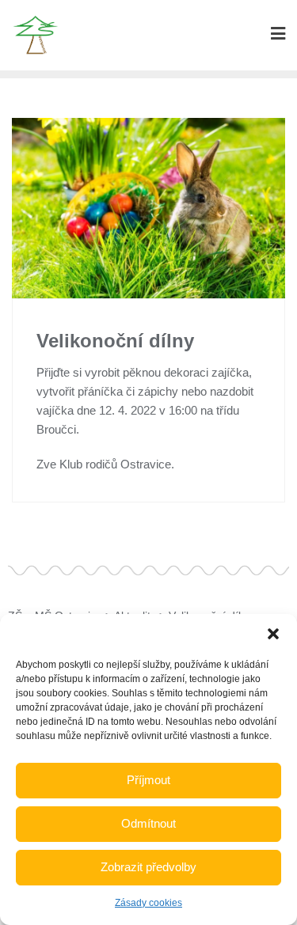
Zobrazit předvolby (148, 867)
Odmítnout (148, 823)
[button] (273, 634)
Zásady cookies (148, 902)
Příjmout (148, 780)
